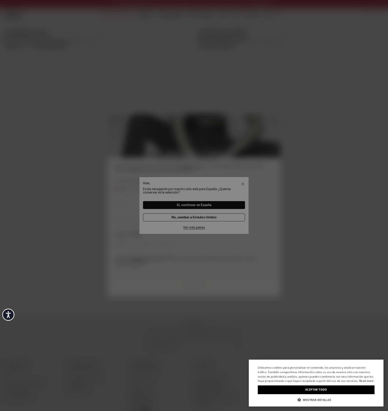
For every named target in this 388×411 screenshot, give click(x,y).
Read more (366, 381)
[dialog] (316, 383)
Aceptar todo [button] (316, 389)
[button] (316, 399)
